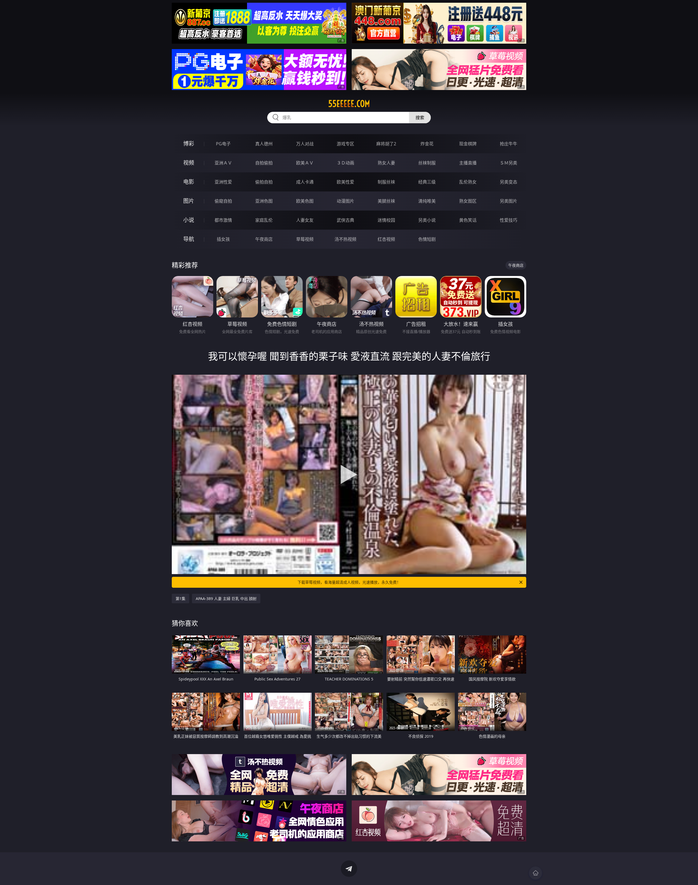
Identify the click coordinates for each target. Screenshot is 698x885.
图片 (188, 201)
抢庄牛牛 (508, 144)
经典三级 (427, 182)
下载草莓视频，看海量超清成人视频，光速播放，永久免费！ (349, 582)
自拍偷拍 (264, 163)
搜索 (420, 118)
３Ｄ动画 (345, 163)
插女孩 (223, 239)
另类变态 (508, 182)
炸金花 (427, 144)
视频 (188, 162)
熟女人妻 (386, 163)
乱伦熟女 (468, 182)
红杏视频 (386, 239)
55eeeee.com (349, 103)
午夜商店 (264, 239)
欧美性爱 (345, 182)
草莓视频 (305, 239)
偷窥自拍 (223, 201)
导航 (188, 239)
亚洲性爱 (223, 182)
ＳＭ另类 (508, 163)
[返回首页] (535, 873)
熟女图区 (468, 201)
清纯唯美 (427, 201)
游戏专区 (345, 144)
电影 (188, 181)
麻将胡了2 (386, 144)
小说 (188, 220)
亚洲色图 (264, 201)
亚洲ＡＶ (223, 163)
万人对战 (305, 144)
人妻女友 (305, 220)
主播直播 (468, 163)
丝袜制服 (427, 163)
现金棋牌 (468, 144)
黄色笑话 (468, 220)
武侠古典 (345, 220)
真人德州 (264, 144)
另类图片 (508, 201)
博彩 (188, 143)
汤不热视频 (345, 239)
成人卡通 (305, 182)
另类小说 (427, 220)
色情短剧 (427, 239)
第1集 (180, 598)
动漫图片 (345, 201)
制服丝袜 (386, 182)
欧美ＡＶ (305, 163)
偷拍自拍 (264, 182)
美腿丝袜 (386, 201)
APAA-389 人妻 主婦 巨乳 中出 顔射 (226, 598)
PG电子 (223, 144)
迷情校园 (386, 220)
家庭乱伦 (264, 220)
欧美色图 (305, 201)
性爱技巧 (508, 220)
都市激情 (223, 220)
